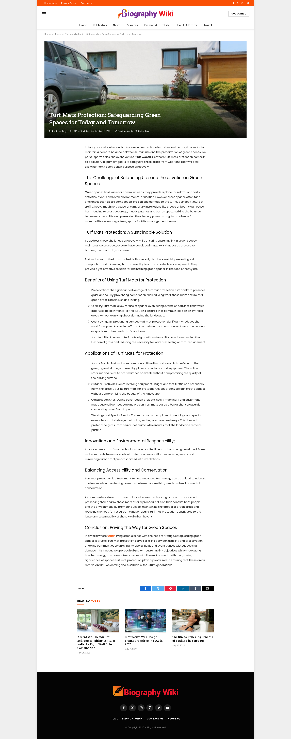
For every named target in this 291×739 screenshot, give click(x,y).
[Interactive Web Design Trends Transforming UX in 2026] (145, 620)
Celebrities (100, 25)
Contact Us (86, 3)
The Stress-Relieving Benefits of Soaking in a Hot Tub (192, 638)
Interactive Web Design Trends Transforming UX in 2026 (144, 640)
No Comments (125, 131)
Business (132, 25)
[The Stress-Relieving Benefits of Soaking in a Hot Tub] (193, 620)
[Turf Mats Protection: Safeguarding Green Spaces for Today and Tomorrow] (145, 89)
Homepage (50, 3)
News (116, 25)
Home (83, 25)
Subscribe (238, 13)
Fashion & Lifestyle (157, 25)
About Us (174, 718)
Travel (208, 25)
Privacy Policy (68, 3)
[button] (247, 3)
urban (111, 536)
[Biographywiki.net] (145, 13)
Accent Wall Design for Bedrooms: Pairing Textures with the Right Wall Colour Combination (96, 642)
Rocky (55, 131)
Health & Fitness (187, 25)
